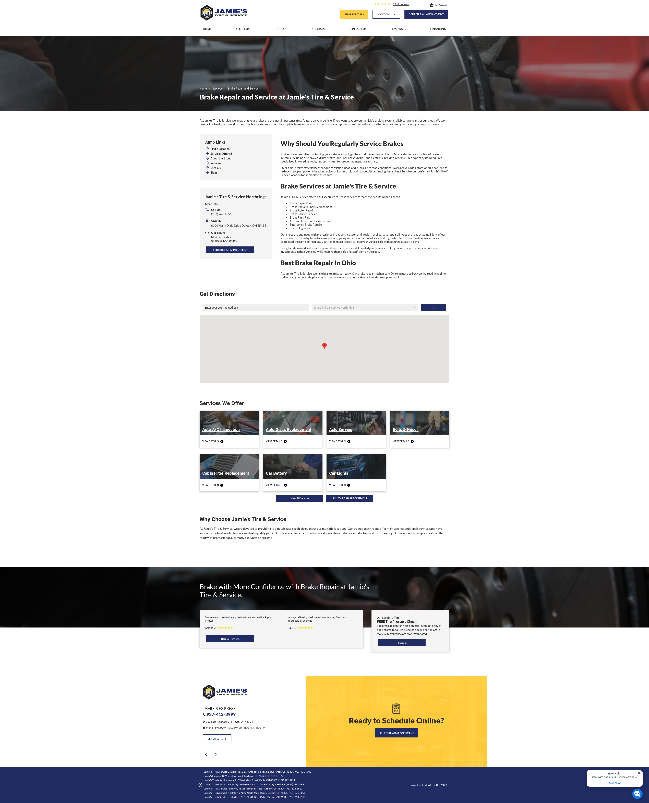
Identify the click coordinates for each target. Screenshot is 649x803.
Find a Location (220, 148)
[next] (215, 754)
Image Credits (418, 784)
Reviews (215, 163)
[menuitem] (207, 29)
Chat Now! (615, 783)
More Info (211, 204)
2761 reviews (401, 4)
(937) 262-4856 (221, 214)
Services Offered (221, 153)
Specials (215, 168)
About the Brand (220, 158)
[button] (324, 346)
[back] (206, 754)
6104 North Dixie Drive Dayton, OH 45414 (238, 225)
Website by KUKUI (439, 784)
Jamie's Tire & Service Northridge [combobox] (334, 307)
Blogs (213, 172)
